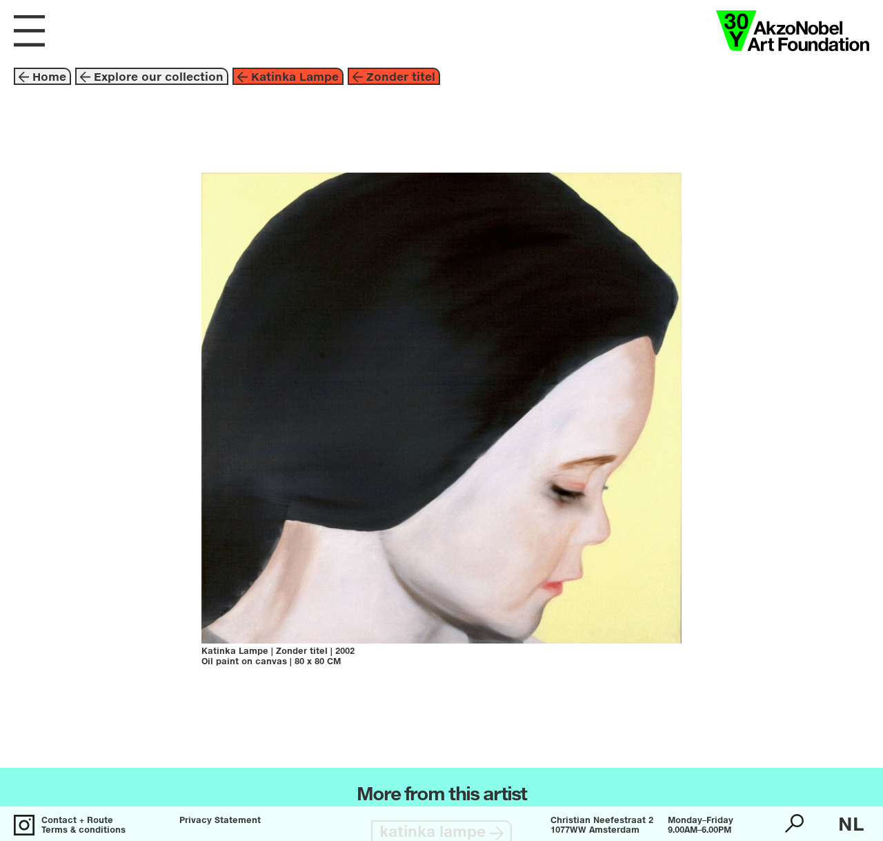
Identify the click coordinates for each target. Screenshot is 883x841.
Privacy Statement (220, 821)
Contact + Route (77, 821)
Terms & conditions (83, 830)
